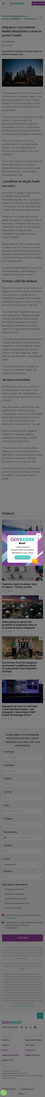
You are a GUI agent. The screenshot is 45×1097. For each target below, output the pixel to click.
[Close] (38, 535)
